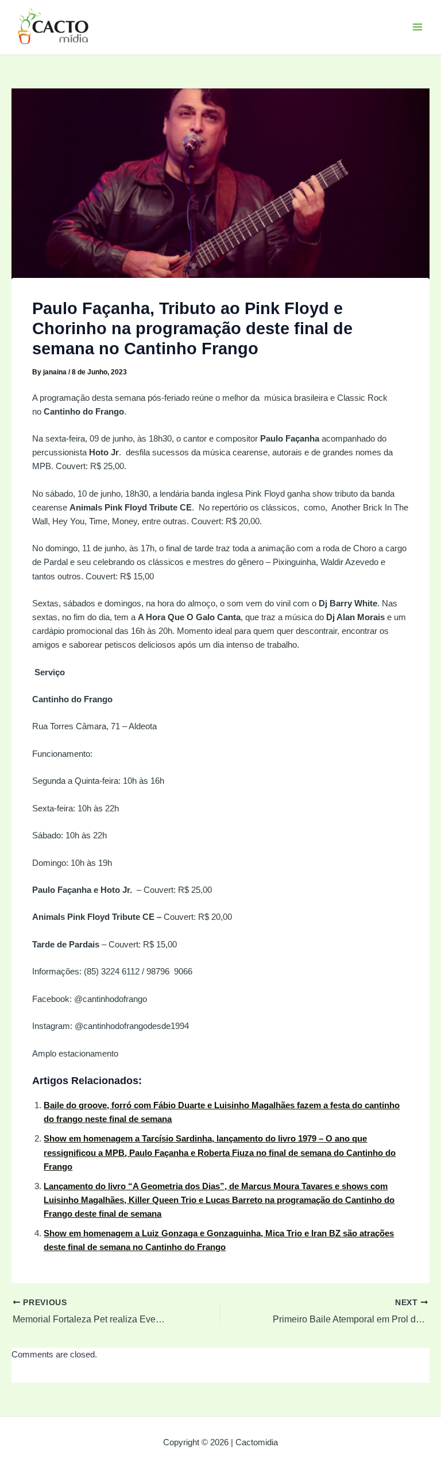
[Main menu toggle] (417, 27)
